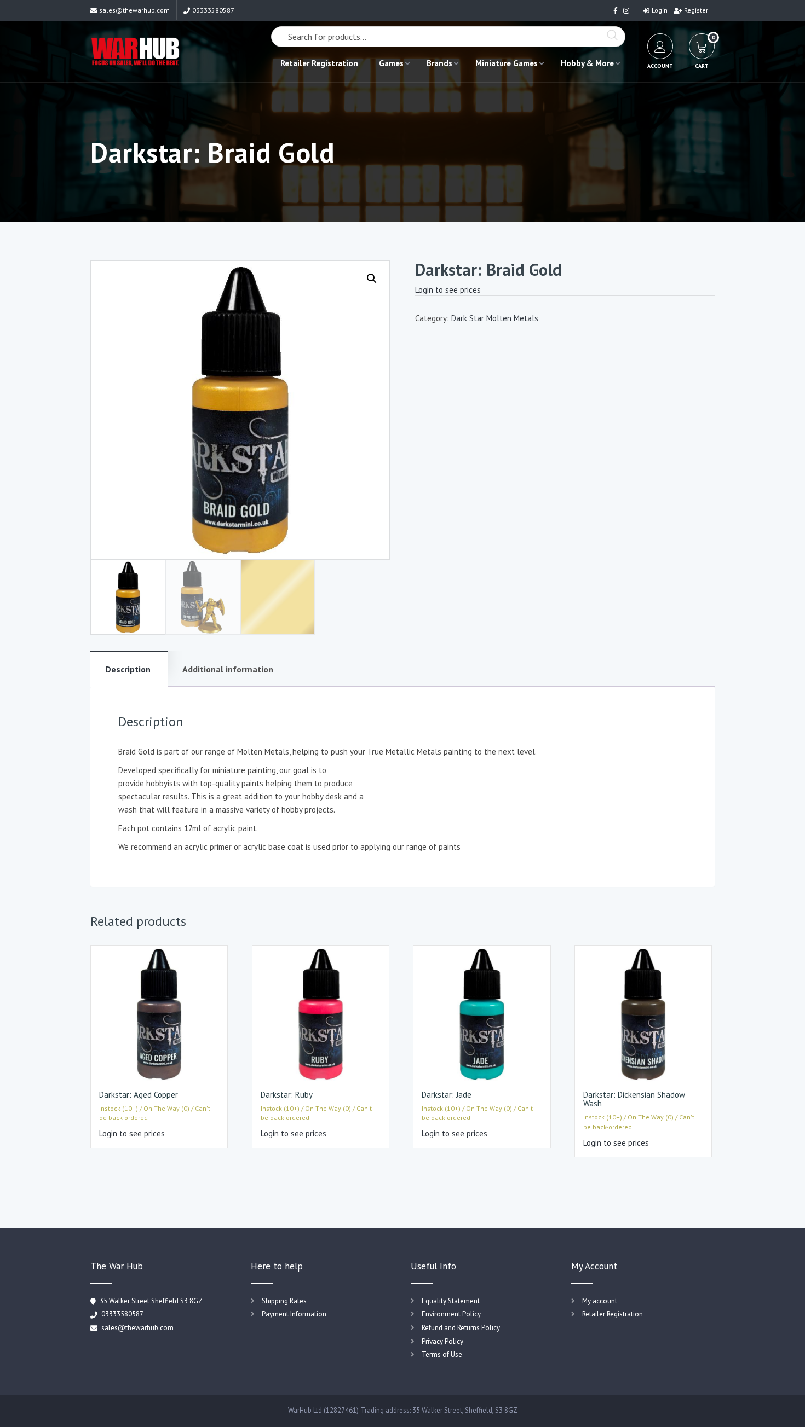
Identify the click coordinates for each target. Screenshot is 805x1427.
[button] (372, 278)
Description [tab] (128, 669)
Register (696, 10)
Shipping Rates (284, 1301)
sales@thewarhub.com (134, 10)
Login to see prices (448, 290)
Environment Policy (451, 1314)
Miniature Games (506, 63)
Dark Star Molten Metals (494, 318)
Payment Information (294, 1314)
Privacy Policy (442, 1341)
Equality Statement (451, 1301)
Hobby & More (587, 63)
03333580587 (213, 10)
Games (391, 63)
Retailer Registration (319, 63)
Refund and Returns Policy (461, 1327)
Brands (439, 63)
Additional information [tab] (227, 669)
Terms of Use (442, 1354)
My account (599, 1301)
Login (660, 10)
